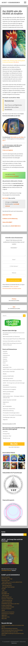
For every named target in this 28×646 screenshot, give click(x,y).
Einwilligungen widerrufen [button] (9, 417)
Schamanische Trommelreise (9, 387)
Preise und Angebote (8, 150)
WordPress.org (6, 438)
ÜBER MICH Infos (6, 617)
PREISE (4, 374)
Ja (3, 145)
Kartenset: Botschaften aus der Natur (12, 341)
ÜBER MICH (6, 402)
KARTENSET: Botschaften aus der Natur (12, 380)
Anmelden (5, 431)
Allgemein (5, 419)
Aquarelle (5, 361)
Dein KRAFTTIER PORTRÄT (8, 587)
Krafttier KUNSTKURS (8, 376)
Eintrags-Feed (6, 433)
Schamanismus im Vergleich (9, 389)
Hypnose (5, 359)
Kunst (4, 362)
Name (14, 259)
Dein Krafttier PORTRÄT (9, 371)
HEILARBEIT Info (5, 593)
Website (14, 272)
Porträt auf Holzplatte (6, 608)
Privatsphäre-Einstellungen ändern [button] (11, 412)
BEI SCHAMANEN (7, 406)
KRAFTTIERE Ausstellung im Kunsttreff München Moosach (12, 344)
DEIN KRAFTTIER (7, 367)
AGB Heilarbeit (6, 393)
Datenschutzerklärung (8, 410)
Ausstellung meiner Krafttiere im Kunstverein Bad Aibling (13, 333)
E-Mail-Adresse (14, 266)
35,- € (4, 140)
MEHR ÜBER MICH (16, 226)
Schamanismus (6, 355)
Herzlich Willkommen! (7, 597)
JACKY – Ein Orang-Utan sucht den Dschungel (14, 383)
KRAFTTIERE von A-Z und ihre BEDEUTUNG (13, 369)
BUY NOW (5, 198)
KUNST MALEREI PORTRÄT (9, 400)
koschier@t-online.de (6, 570)
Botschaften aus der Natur (17, 137)
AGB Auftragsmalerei (8, 378)
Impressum (14, 643)
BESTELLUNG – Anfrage (7, 578)
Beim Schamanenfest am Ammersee (11, 336)
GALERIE (5, 351)
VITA (4, 404)
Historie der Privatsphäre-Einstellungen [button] (12, 415)
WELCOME (5, 365)
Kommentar (14, 247)
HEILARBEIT (6, 385)
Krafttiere (5, 353)
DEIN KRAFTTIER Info (7, 583)
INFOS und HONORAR (8, 391)
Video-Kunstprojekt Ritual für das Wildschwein (14, 338)
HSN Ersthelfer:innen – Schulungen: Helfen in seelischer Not (13, 396)
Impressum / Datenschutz (9, 408)
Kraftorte (5, 357)
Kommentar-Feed (7, 436)
